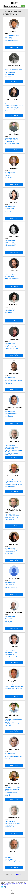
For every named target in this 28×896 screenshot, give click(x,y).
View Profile (14, 47)
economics (9, 210)
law (7, 175)
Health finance (10, 72)
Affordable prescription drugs (12, 861)
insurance (9, 553)
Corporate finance (9, 586)
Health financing (10, 379)
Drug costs (7, 758)
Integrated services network (14, 105)
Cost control (8, 623)
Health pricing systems (12, 515)
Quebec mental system (13, 107)
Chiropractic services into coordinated (11, 448)
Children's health (9, 690)
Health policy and (12, 787)
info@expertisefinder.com (12, 883)
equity (8, 280)
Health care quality (10, 314)
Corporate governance (11, 346)
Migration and (10, 244)
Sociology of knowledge (11, 656)
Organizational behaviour (11, 348)
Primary (12, 138)
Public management (12, 278)
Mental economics (11, 517)
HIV (9, 755)
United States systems (12, 550)
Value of (10, 39)
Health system (10, 74)
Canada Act (9, 141)
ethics (9, 312)
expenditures (11, 40)
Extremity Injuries (9, 826)
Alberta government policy (12, 143)
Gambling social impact (11, 792)
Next (17, 874)
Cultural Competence (10, 825)
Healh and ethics (9, 416)
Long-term (9, 859)
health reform (8, 725)
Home (20, 883)
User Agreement (5, 884)
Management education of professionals (13, 381)
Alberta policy (11, 139)
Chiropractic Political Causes (12, 823)
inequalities (10, 245)
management (11, 413)
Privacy (24, 883)
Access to (8, 37)
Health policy (8, 177)
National (12, 35)
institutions (11, 652)
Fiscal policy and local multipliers (13, 724)
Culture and (9, 242)
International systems (13, 484)
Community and (14, 686)
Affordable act (10, 174)
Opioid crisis (8, 211)
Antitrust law (8, 76)
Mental (11, 104)
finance (10, 486)
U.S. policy (9, 208)
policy (8, 345)
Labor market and (13, 756)
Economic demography (11, 587)
